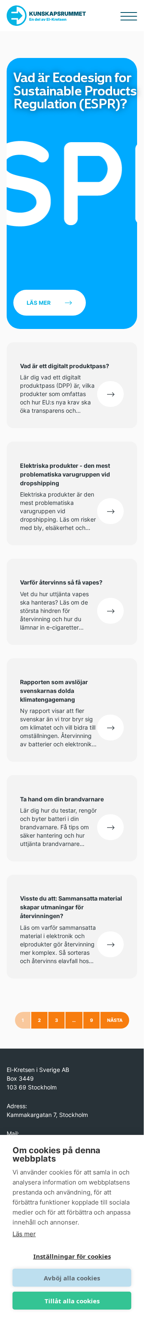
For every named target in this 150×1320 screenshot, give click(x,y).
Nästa (114, 1020)
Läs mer (39, 302)
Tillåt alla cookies (72, 1301)
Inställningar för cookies (72, 1256)
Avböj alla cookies (72, 1278)
